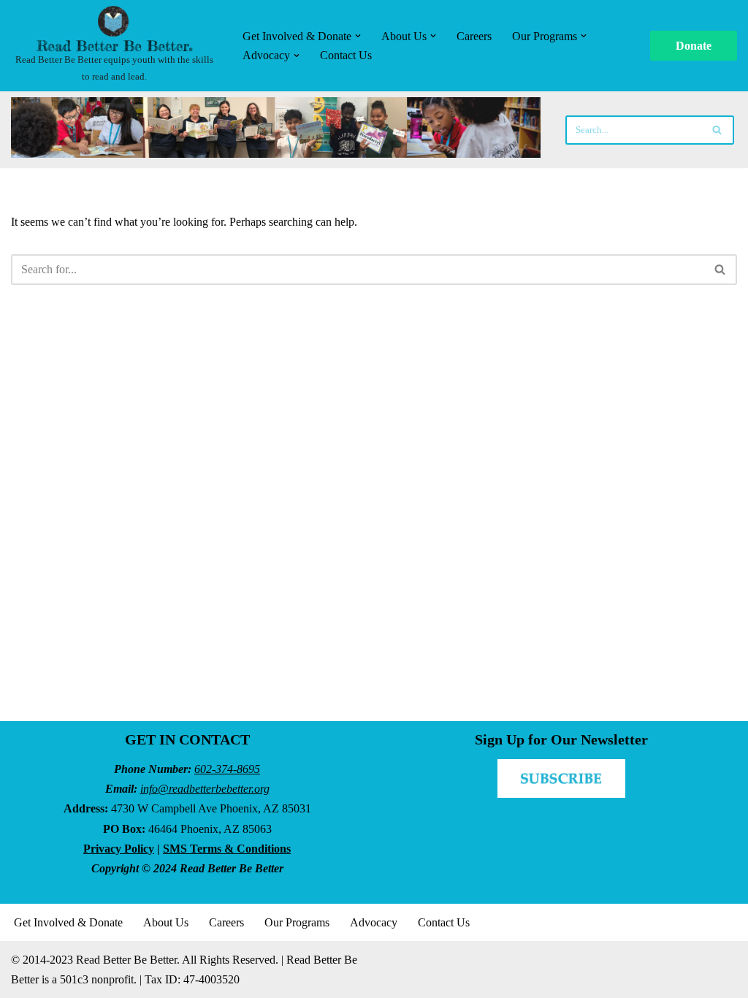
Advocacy (373, 922)
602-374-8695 (227, 769)
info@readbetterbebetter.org (205, 788)
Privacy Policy (118, 848)
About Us (165, 922)
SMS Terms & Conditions (227, 848)
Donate (693, 45)
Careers (474, 36)
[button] (358, 36)
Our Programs (296, 922)
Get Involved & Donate (68, 922)
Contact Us (346, 55)
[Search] (717, 130)
